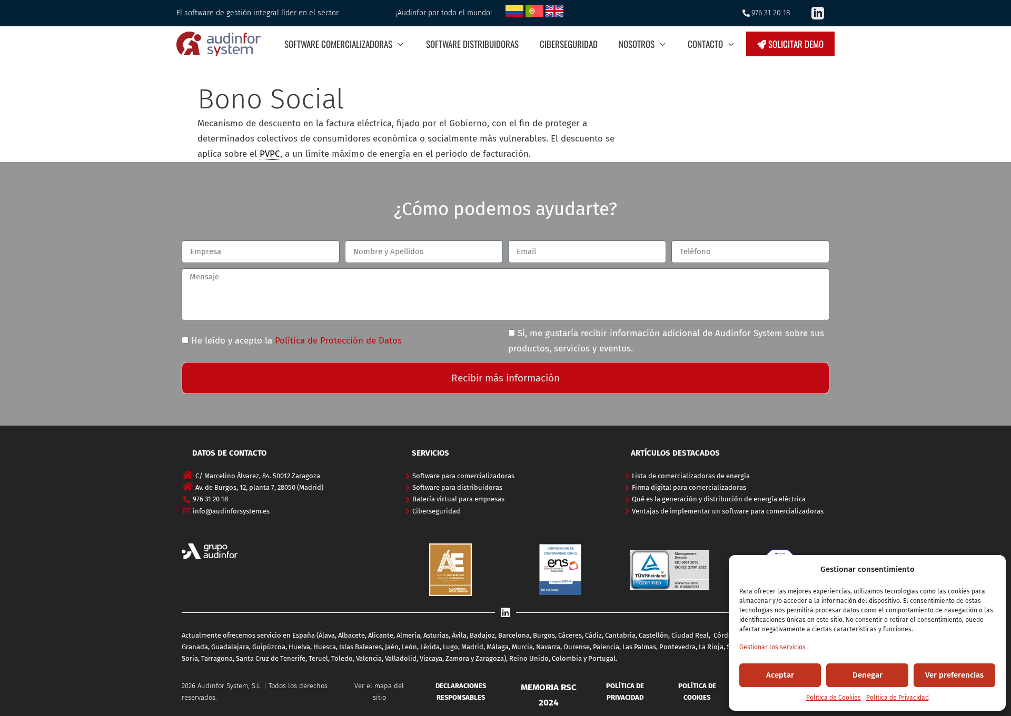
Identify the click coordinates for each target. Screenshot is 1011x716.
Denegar (868, 675)
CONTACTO (705, 44)
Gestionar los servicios (772, 647)
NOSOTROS (637, 44)
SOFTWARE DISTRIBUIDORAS (472, 44)
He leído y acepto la (296, 340)
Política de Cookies (833, 697)
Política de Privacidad (897, 697)
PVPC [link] (270, 153)
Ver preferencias (954, 675)
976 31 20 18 (770, 12)
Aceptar (780, 675)
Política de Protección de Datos (338, 340)
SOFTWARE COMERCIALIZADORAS (338, 44)
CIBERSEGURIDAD (569, 44)
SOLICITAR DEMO (795, 44)
